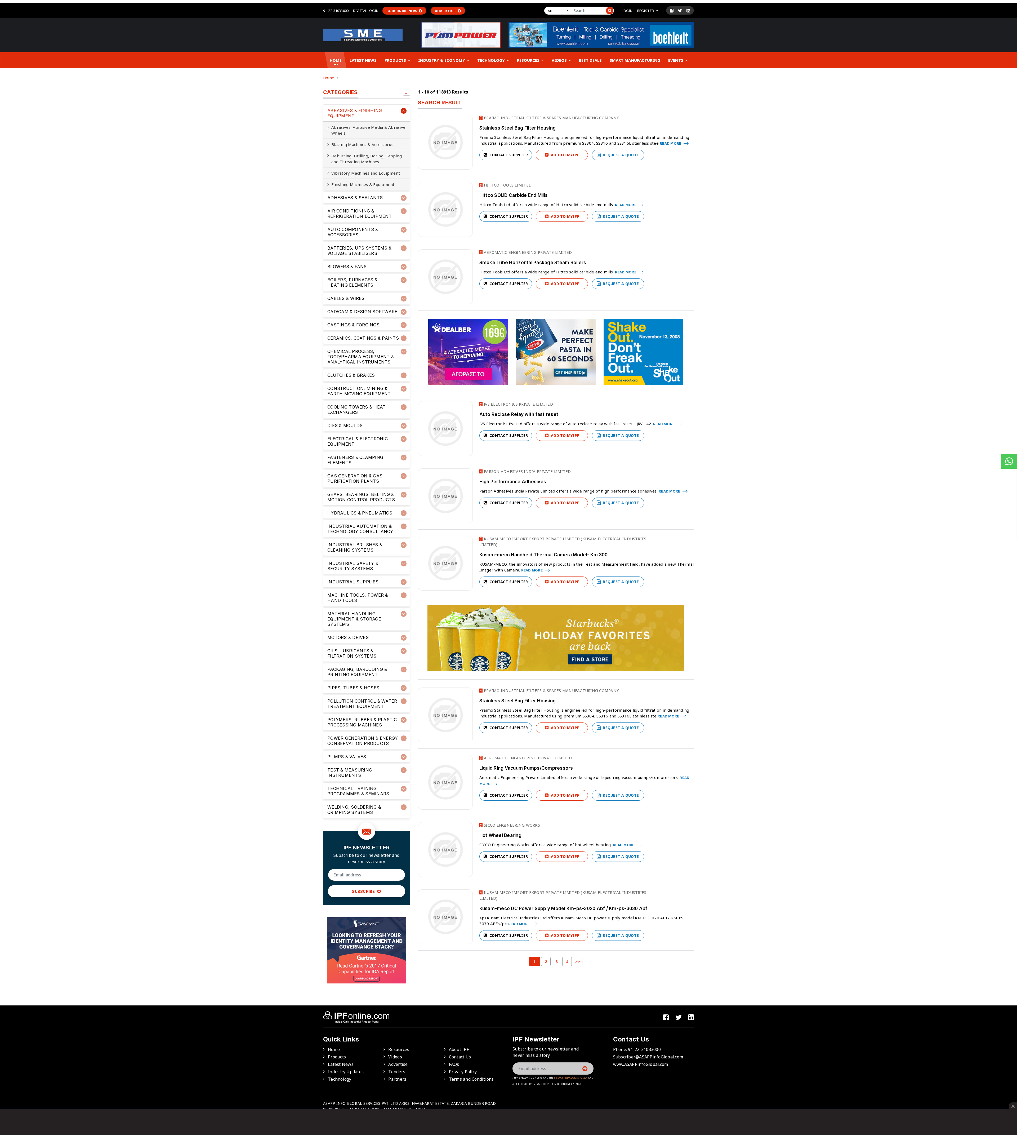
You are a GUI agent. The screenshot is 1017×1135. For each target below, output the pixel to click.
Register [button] (645, 10)
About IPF (459, 1049)
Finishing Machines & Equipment (363, 184)
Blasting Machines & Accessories (362, 144)
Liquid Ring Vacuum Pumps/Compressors (526, 768)
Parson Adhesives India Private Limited (527, 471)
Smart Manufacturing (635, 60)
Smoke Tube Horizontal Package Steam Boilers (532, 262)
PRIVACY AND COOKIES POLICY (571, 1077)
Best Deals (590, 60)
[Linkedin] (688, 11)
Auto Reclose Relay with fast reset (519, 414)
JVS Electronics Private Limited (518, 404)
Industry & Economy (442, 60)
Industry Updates (346, 1072)
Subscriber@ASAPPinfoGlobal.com (648, 1057)
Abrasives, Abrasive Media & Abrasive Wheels (368, 130)
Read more (671, 143)
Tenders (396, 1072)
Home (336, 60)
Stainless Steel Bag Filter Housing (517, 128)
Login (627, 10)
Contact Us (460, 1057)
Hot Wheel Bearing (500, 835)
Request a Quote (620, 154)
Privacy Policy (463, 1072)
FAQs (454, 1064)
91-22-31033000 (336, 10)
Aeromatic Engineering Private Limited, (528, 252)
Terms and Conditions (471, 1079)
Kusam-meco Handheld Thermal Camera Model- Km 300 (543, 554)
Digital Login (365, 10)
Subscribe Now (401, 11)
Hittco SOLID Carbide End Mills (513, 195)
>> (577, 961)
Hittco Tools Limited (507, 185)
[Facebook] (671, 11)
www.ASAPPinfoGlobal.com (640, 1064)
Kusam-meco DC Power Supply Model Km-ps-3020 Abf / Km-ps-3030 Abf (563, 908)
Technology (491, 60)
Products (396, 60)
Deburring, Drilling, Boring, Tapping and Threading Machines (366, 158)
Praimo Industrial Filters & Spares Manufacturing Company (551, 117)
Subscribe (364, 891)
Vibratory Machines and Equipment (365, 173)
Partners (397, 1079)
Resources (529, 60)
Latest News (363, 60)
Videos (560, 60)
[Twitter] (680, 11)
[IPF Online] (363, 34)
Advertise (446, 11)
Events (676, 60)
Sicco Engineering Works (511, 825)
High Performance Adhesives (512, 481)
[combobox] (558, 11)
